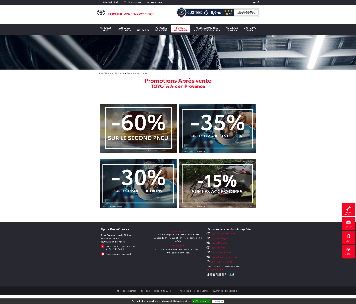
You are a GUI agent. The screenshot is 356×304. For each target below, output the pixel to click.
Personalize (218, 301)
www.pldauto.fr (215, 269)
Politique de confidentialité (155, 290)
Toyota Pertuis (218, 247)
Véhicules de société (161, 29)
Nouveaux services (232, 29)
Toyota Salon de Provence (224, 256)
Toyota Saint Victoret (221, 252)
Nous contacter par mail (118, 253)
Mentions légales (126, 290)
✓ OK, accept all (201, 301)
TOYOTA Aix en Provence (111, 73)
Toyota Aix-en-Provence (223, 233)
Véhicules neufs (106, 29)
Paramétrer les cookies (226, 290)
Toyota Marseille (219, 242)
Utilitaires (143, 30)
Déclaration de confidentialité (192, 290)
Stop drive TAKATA (250, 29)
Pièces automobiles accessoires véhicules (207, 29)
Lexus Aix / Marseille (221, 261)
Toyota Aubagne (219, 238)
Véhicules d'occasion (124, 29)
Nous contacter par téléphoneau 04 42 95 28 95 (121, 247)
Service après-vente (180, 29)
